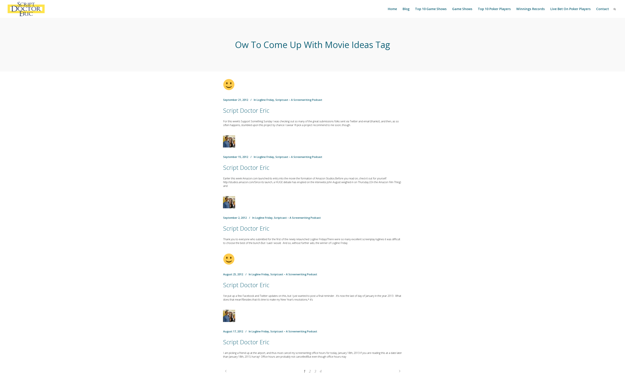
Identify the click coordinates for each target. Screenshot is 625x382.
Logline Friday (265, 100)
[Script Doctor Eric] (229, 84)
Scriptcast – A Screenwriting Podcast (298, 100)
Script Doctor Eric (246, 110)
